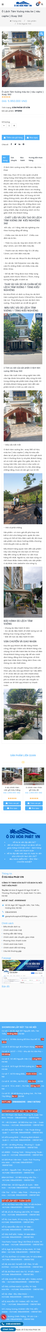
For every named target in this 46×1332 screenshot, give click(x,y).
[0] (38, 4)
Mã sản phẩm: (8, 111)
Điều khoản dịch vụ (11, 926)
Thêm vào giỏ (13, 803)
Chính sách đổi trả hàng (14, 947)
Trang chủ (16, 21)
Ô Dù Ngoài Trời (24, 24)
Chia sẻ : (5, 144)
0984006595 (11, 912)
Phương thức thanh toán (14, 940)
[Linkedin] (19, 144)
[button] (41, 33)
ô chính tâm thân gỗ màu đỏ (34, 788)
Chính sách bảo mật (12, 930)
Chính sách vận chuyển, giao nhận (18, 937)
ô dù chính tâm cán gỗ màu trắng (12, 788)
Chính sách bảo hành (13, 944)
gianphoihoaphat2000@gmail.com (21, 916)
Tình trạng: (7, 107)
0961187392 (34, 1117)
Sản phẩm (31, 21)
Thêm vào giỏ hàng (14, 138)
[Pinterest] (23, 144)
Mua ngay (33, 138)
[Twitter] (15, 144)
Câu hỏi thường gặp (12, 951)
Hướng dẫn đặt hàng (12, 933)
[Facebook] (11, 144)
